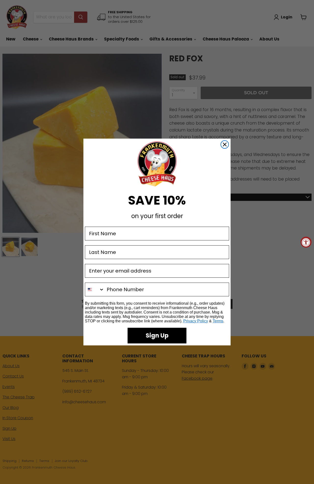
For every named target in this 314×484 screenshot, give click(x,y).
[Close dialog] (225, 144)
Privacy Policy (195, 321)
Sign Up (157, 335)
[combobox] (94, 289)
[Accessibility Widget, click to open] (306, 242)
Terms (218, 321)
